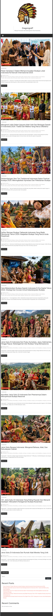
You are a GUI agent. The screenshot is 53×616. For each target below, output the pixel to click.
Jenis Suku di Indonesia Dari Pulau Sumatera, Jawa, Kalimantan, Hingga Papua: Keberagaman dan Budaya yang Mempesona (26, 343)
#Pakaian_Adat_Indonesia (40, 76)
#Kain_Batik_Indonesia (23, 76)
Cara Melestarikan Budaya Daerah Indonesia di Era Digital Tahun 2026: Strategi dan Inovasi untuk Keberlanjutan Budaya (26, 289)
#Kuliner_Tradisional (31, 76)
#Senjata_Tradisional (24, 131)
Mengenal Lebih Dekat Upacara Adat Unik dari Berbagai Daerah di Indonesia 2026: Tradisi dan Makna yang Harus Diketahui (26, 126)
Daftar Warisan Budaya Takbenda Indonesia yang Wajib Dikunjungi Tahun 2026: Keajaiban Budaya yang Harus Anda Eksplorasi (24, 234)
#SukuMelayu (15, 347)
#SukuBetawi (4, 347)
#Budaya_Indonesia (15, 76)
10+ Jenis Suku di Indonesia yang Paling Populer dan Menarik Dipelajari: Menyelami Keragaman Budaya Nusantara (25, 501)
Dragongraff (27, 28)
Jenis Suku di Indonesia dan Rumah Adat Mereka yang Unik (24, 553)
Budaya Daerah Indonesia (6, 64)
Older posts (5, 572)
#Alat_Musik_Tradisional (6, 76)
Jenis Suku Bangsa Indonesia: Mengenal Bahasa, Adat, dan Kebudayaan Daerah (24, 448)
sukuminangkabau (38, 347)
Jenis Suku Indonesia (5, 335)
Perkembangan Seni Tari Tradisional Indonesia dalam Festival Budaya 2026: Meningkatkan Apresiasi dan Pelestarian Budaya (25, 179)
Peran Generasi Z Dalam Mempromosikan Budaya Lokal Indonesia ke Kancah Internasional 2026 (23, 72)
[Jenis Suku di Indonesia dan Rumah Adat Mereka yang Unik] (25, 534)
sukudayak (29, 347)
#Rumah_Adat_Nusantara (5, 131)
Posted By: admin (5, 75)
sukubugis (24, 347)
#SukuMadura (10, 347)
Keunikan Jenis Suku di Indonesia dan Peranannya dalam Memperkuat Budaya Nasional (24, 395)
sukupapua (44, 347)
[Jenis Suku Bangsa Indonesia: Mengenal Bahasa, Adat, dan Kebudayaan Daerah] (25, 428)
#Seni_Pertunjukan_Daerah (15, 131)
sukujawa (33, 347)
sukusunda (49, 347)
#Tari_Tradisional (32, 131)
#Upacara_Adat (38, 131)
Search (3, 576)
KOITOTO (31, 613)
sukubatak (20, 347)
